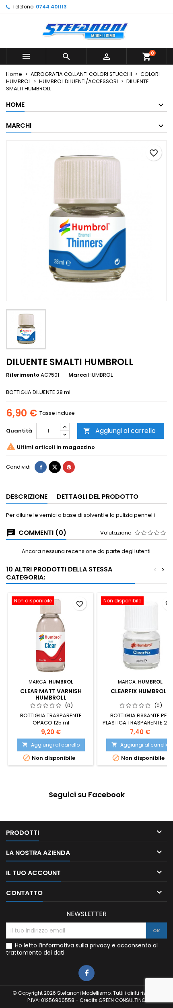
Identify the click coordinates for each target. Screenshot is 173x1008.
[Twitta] (55, 467)
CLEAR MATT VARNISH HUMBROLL (51, 694)
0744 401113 (51, 6)
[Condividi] (41, 467)
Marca (77, 375)
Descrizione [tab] (26, 496)
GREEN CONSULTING (122, 1000)
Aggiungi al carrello (119, 430)
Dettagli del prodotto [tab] (97, 496)
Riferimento (22, 375)
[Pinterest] (69, 467)
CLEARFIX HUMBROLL (140, 691)
